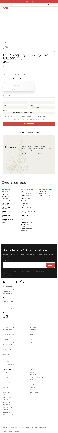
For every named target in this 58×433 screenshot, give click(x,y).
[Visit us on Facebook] (3, 297)
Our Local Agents (34, 380)
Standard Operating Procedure (40, 427)
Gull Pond (5, 409)
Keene (31, 334)
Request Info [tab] (6, 96)
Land (4, 352)
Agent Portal (5, 427)
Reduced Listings (7, 349)
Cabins (4, 359)
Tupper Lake (33, 342)
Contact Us (33, 387)
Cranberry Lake (7, 417)
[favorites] (48, 4)
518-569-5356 (15, 85)
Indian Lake (33, 347)
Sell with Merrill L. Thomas (37, 375)
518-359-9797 (6, 307)
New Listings (42, 116)
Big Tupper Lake (7, 402)
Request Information (29, 123)
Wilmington (33, 329)
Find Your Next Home (8, 327)
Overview (21, 132)
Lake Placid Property (8, 332)
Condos (5, 357)
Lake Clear (5, 387)
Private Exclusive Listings (36, 377)
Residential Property (8, 362)
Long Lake (32, 344)
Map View (6, 47)
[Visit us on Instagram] (6, 297)
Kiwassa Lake (6, 412)
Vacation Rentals (34, 392)
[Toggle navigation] (54, 5)
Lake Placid (33, 327)
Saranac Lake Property (8, 334)
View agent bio (15, 89)
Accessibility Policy (29, 427)
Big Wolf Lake (6, 404)
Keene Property (7, 337)
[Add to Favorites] (53, 8)
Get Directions (33, 389)
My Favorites (33, 372)
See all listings (49, 51)
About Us (32, 382)
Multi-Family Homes (8, 354)
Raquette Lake (6, 392)
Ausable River (6, 399)
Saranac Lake (33, 337)
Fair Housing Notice (13, 427)
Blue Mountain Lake (8, 407)
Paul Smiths (33, 339)
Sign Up (50, 265)
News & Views (33, 384)
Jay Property (6, 339)
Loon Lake (5, 384)
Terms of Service (37, 119)
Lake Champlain (7, 397)
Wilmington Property (8, 344)
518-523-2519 (6, 292)
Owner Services (34, 394)
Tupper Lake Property (8, 342)
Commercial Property (8, 364)
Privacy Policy (29, 119)
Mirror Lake (6, 375)
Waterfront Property (8, 329)
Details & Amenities (33, 132)
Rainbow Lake (6, 382)
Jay (31, 332)
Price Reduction (8, 116)
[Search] (51, 5)
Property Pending (26, 116)
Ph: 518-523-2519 (29, 1)
